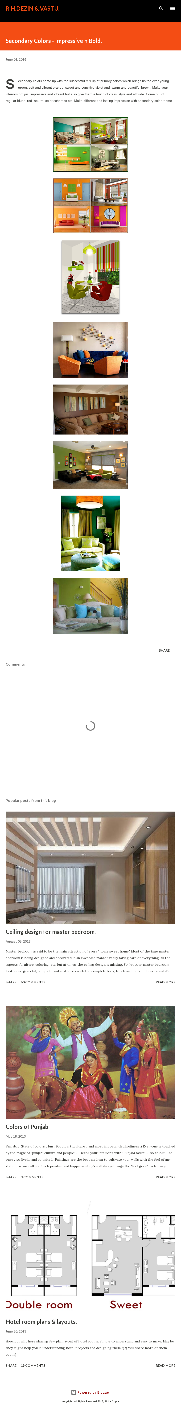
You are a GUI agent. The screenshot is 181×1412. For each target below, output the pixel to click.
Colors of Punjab (27, 1126)
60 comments (33, 982)
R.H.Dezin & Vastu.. (33, 8)
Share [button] (164, 650)
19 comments (33, 1365)
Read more (165, 982)
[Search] (161, 8)
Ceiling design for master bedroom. (51, 931)
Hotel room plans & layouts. (41, 1321)
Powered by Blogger (93, 1392)
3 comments (32, 1177)
